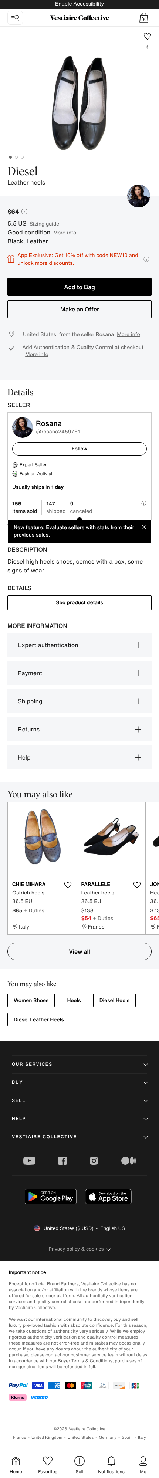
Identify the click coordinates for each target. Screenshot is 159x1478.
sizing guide (44, 223)
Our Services (32, 1064)
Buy (17, 1082)
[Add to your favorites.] (68, 884)
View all (79, 951)
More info (64, 232)
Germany (107, 1437)
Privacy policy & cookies (76, 1248)
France (19, 1437)
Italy (142, 1437)
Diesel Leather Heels (39, 1020)
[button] (144, 18)
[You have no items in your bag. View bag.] (144, 18)
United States (81, 1437)
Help (24, 757)
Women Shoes (31, 1000)
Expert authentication (48, 644)
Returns (29, 729)
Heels (74, 1000)
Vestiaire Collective (44, 1137)
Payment (30, 673)
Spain (127, 1437)
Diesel (22, 172)
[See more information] (146, 259)
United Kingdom (46, 1437)
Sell (19, 1100)
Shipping (30, 701)
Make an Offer (79, 309)
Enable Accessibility (79, 4)
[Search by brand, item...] (15, 18)
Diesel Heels (114, 1000)
